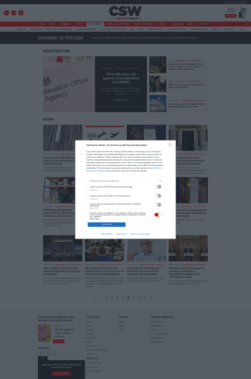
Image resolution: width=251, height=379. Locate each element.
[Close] (170, 145)
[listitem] (125, 181)
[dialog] (125, 189)
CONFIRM (107, 225)
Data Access (121, 234)
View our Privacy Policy (140, 234)
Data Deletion (106, 234)
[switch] (158, 186)
